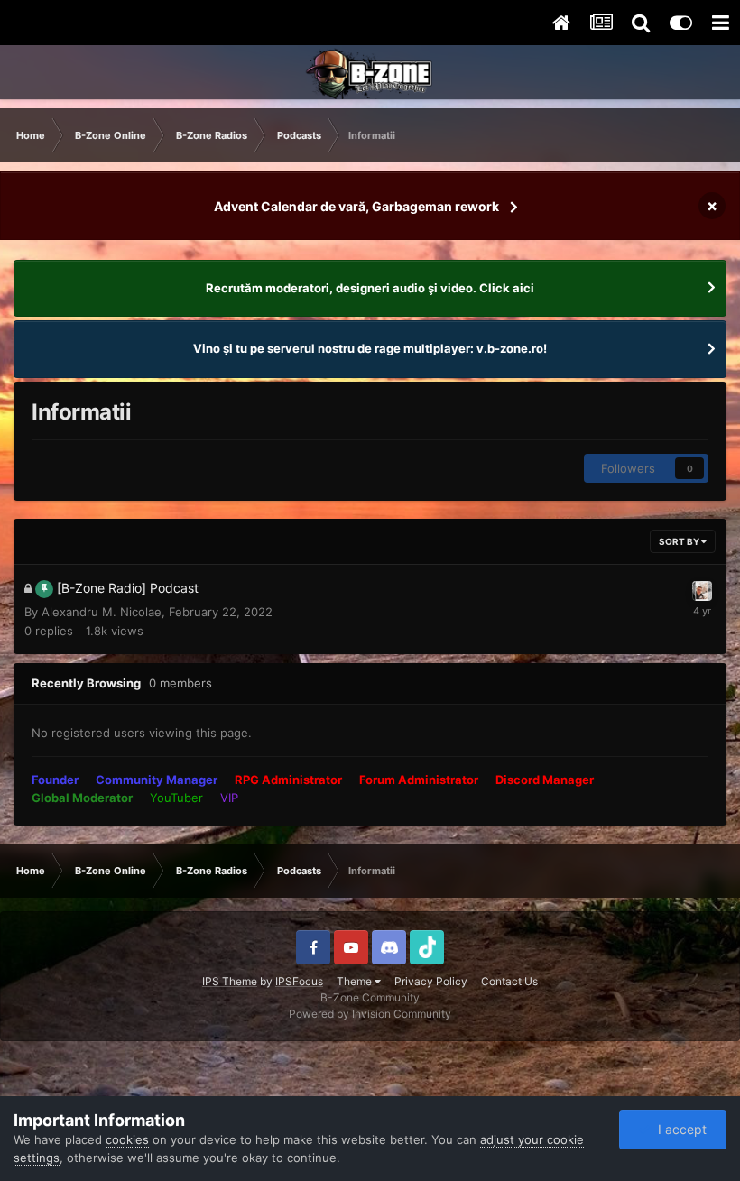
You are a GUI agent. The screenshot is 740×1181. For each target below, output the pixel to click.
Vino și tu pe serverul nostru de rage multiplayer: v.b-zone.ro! (370, 348)
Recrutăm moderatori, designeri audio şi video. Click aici (370, 288)
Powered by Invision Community (370, 1013)
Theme (356, 981)
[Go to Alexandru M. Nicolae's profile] (702, 591)
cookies (127, 1139)
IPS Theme (229, 981)
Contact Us (509, 981)
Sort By (680, 541)
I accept (679, 1129)
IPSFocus (299, 981)
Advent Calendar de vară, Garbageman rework (356, 206)
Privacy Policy (430, 981)
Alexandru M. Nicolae (102, 611)
